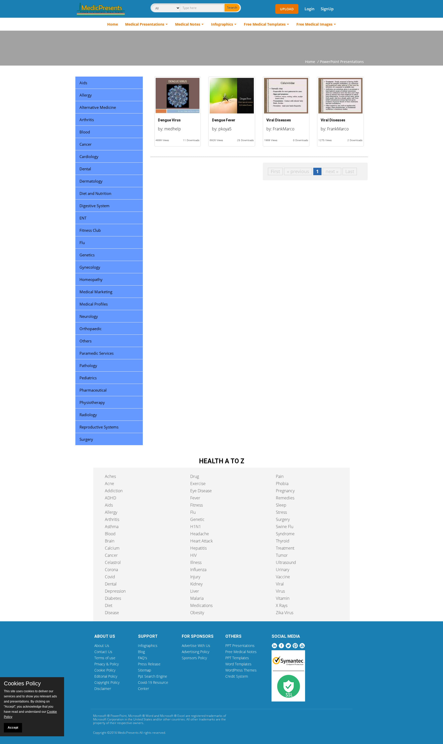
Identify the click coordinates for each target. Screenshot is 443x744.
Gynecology (89, 267)
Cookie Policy (104, 670)
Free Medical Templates (265, 24)
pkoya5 (224, 129)
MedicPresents (128, 732)
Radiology (88, 414)
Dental (85, 168)
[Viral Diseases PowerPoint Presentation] (286, 95)
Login (310, 8)
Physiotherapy (92, 402)
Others (85, 340)
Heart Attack (201, 541)
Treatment (285, 548)
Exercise (198, 483)
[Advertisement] (221, 44)
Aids (83, 82)
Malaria (197, 598)
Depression (115, 591)
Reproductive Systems (98, 426)
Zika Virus (284, 612)
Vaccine (283, 577)
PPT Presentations (240, 645)
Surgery (86, 439)
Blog (141, 651)
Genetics (87, 254)
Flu (82, 242)
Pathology (88, 365)
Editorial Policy (105, 676)
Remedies (285, 498)
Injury (195, 577)
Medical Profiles (93, 304)
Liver (194, 591)
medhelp (172, 129)
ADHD (110, 498)
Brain (109, 541)
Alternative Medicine (97, 107)
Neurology (88, 316)
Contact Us (103, 651)
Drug (194, 476)
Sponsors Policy (194, 657)
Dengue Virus (169, 120)
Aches (110, 476)
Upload (287, 9)
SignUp (327, 8)
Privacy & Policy (106, 664)
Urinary (282, 569)
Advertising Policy (195, 651)
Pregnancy (285, 491)
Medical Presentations (144, 24)
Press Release (149, 664)
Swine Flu (284, 526)
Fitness (196, 505)
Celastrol (113, 562)
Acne (109, 483)
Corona (111, 569)
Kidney (196, 584)
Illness (196, 562)
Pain (280, 476)
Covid (110, 577)
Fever (195, 498)
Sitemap (144, 670)
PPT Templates (237, 657)
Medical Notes (187, 24)
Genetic (197, 519)
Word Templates (238, 664)
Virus (280, 591)
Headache (199, 534)
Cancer (85, 144)
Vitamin (282, 598)
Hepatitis (198, 548)
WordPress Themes (241, 670)
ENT (82, 218)
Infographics (222, 24)
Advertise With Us (196, 645)
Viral (280, 584)
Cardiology (88, 156)
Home (112, 24)
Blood (84, 131)
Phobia (282, 483)
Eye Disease (201, 491)
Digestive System (94, 205)
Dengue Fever (223, 120)
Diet (108, 605)
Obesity (197, 612)
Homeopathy (91, 279)
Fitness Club (90, 230)
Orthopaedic (90, 328)
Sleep (281, 505)
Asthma (111, 526)
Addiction (114, 491)
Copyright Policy (106, 682)
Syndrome (285, 534)
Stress (281, 512)
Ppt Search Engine (152, 676)
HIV (193, 555)
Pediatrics (88, 377)
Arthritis (86, 119)
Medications (201, 605)
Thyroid (282, 541)
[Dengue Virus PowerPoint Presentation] (178, 95)
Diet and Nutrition (95, 193)
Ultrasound (286, 562)
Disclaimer (102, 688)
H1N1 (195, 526)
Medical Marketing (95, 291)
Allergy (85, 95)
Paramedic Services (96, 353)
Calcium (112, 548)
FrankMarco (283, 129)
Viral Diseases (278, 120)
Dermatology (91, 181)
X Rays (281, 605)
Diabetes (113, 598)
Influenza (198, 569)
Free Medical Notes (241, 651)
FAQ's (142, 657)
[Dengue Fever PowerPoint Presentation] (232, 95)
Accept (13, 727)
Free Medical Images (314, 24)
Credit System (236, 676)
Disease (112, 612)
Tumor (282, 555)
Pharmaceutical (93, 390)
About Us (101, 645)
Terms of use (104, 657)
